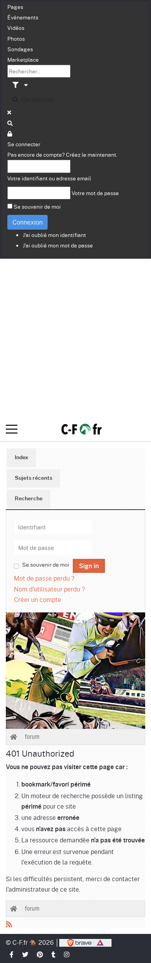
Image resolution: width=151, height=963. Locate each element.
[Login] (10, 133)
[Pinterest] (40, 954)
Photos (16, 38)
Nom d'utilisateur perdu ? (49, 588)
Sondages (20, 49)
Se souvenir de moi (37, 206)
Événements (22, 17)
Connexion (27, 222)
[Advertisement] (75, 338)
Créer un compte (37, 599)
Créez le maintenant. (91, 154)
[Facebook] (12, 954)
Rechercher (36, 99)
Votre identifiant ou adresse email (49, 178)
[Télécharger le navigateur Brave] (85, 942)
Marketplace (23, 59)
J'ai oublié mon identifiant (54, 235)
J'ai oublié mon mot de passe (58, 245)
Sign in (89, 566)
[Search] (10, 123)
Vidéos (15, 27)
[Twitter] (25, 954)
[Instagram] (67, 954)
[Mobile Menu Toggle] (11, 429)
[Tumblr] (53, 954)
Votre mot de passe (95, 193)
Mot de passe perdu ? (44, 578)
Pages (15, 6)
